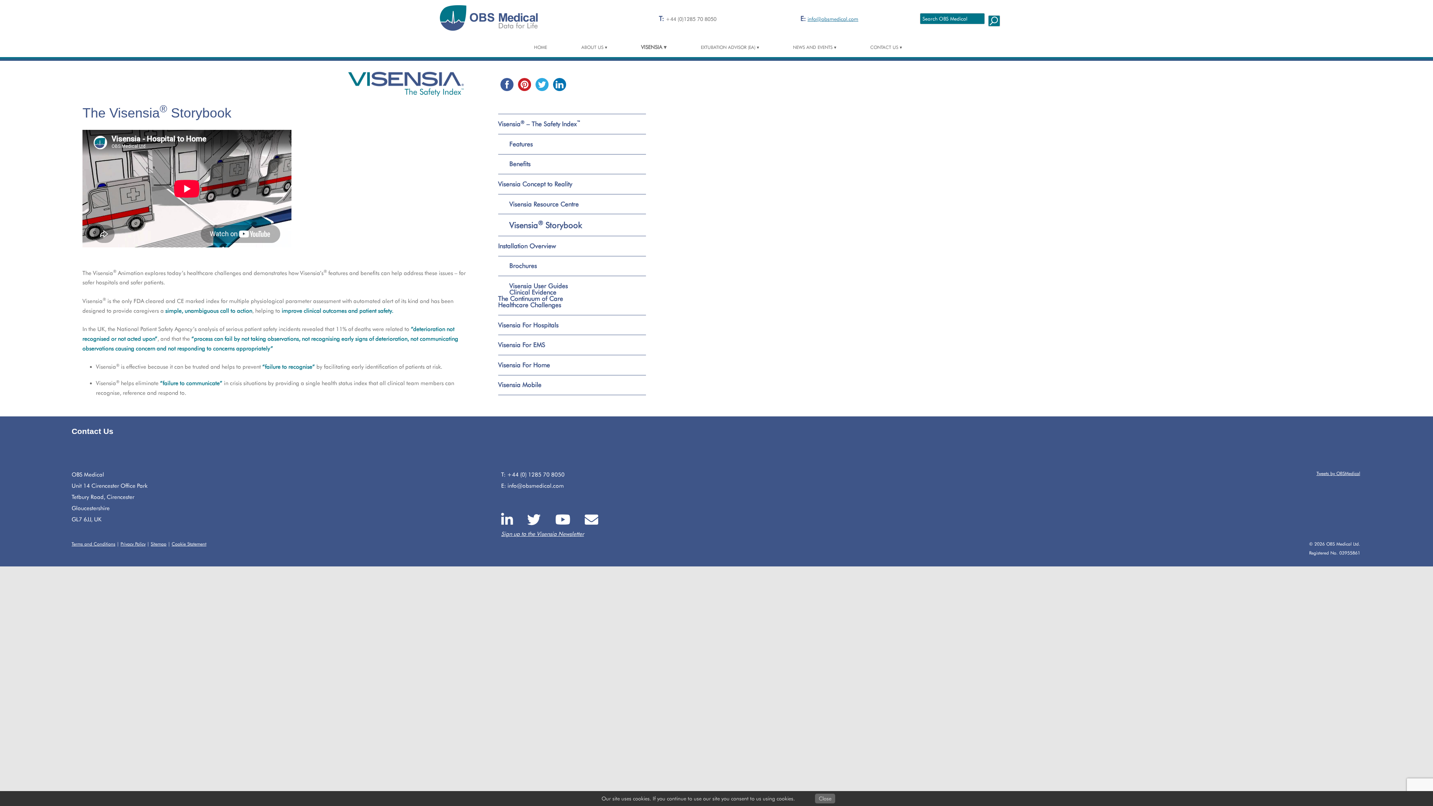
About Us (592, 47)
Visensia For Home (524, 365)
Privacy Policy (133, 544)
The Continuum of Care (530, 299)
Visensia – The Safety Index (539, 124)
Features (521, 144)
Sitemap (158, 544)
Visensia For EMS (521, 345)
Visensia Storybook (545, 225)
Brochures (523, 266)
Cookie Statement (189, 544)
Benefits (520, 164)
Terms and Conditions (93, 544)
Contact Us (884, 47)
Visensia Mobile (519, 384)
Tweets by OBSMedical (1338, 473)
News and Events (813, 47)
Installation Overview (527, 246)
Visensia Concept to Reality (535, 184)
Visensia (651, 47)
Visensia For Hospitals (528, 325)
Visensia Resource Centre (544, 204)
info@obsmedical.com (833, 19)
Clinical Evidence (532, 292)
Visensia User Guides (538, 286)
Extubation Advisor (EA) (728, 47)
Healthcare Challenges (529, 305)
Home (540, 47)
